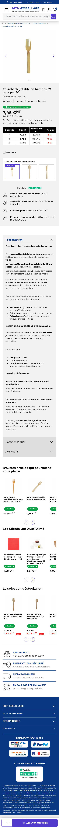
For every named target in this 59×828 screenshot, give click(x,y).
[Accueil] (3, 23)
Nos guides (48, 2)
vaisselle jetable (20, 296)
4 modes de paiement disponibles (31, 666)
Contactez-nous (33, 2)
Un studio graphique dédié (28, 688)
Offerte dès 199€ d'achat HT (28, 677)
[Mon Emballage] (25, 9)
